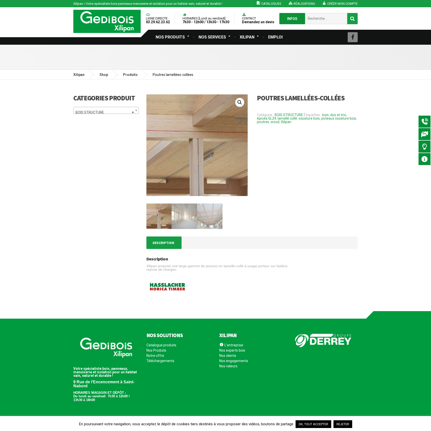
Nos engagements (233, 361)
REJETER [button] (342, 424)
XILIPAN (247, 37)
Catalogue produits (161, 345)
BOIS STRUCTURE (289, 115)
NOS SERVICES (212, 37)
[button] (239, 102)
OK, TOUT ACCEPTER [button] (313, 424)
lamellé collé (287, 118)
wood (275, 122)
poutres (263, 122)
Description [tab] (163, 242)
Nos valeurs (228, 366)
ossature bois (309, 118)
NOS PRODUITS (170, 37)
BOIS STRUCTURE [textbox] (105, 112)
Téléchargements (160, 361)
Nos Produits (156, 350)
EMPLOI (275, 37)
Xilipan (286, 122)
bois (325, 115)
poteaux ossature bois (338, 118)
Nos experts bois (232, 350)
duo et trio (338, 115)
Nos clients (227, 356)
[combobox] (106, 110)
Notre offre (155, 356)
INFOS (292, 19)
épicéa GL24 (266, 118)
